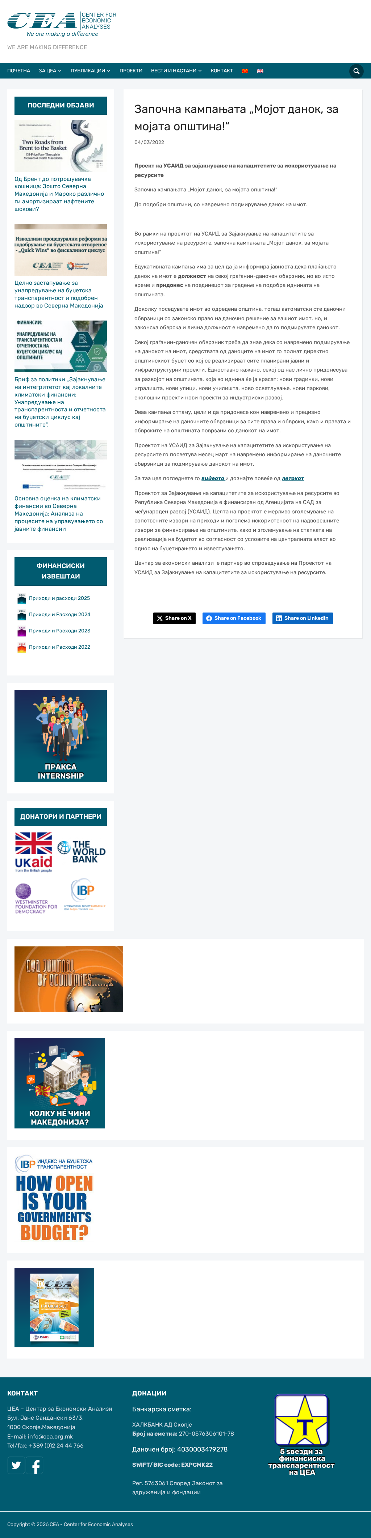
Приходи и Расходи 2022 (59, 647)
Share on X (178, 618)
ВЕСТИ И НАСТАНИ (173, 71)
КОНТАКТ (222, 71)
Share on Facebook (237, 618)
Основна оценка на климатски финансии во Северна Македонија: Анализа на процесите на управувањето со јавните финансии (58, 513)
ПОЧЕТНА (18, 71)
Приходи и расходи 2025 (59, 598)
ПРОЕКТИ (131, 71)
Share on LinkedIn (306, 618)
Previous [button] (23, 875)
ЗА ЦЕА (47, 71)
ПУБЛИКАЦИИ (88, 71)
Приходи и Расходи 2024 (60, 614)
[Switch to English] (264, 71)
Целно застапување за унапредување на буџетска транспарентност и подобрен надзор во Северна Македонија (58, 294)
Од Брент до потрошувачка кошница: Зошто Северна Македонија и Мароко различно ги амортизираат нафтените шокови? (59, 193)
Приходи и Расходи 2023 (59, 631)
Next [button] (97, 875)
